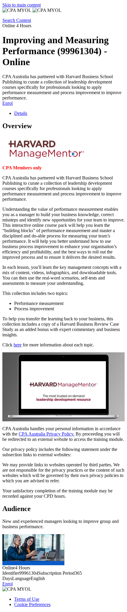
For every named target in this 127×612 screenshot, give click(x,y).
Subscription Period (56, 573)
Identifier (10, 573)
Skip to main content (21, 4)
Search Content (16, 20)
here (18, 344)
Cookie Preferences (32, 604)
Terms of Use (26, 599)
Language (21, 578)
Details (20, 113)
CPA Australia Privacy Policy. (46, 433)
